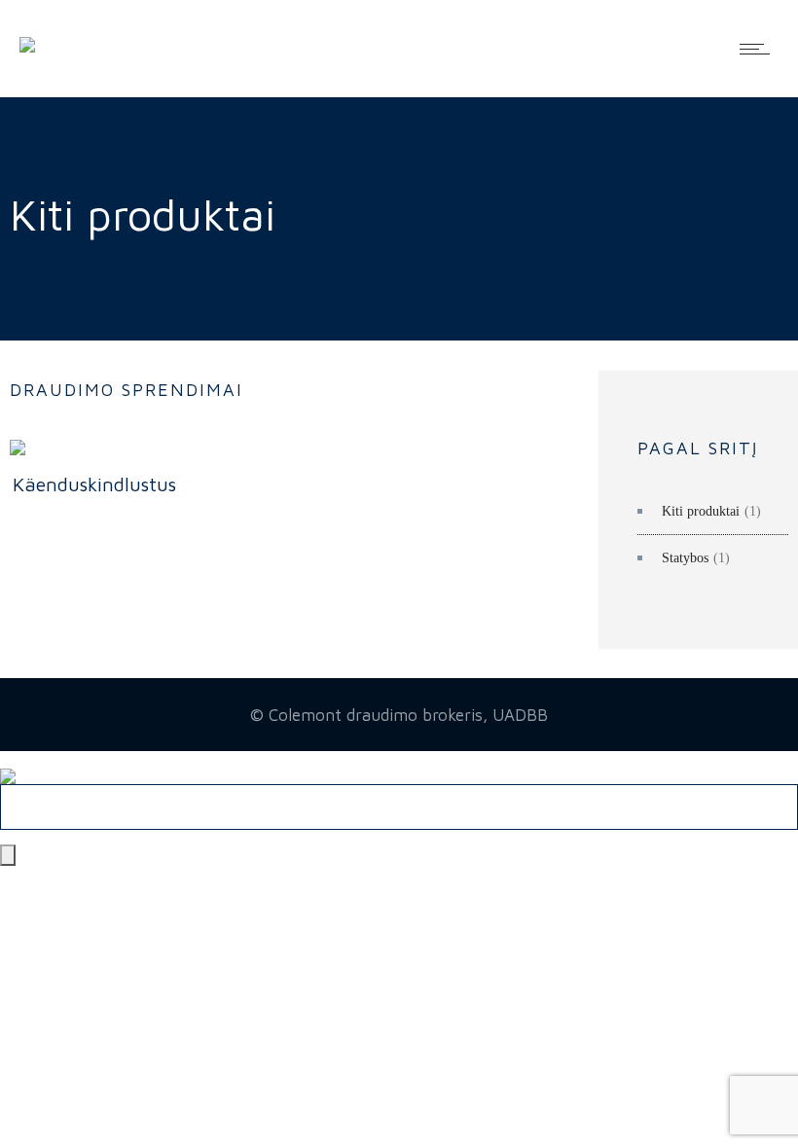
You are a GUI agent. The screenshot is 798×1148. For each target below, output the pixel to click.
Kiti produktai (701, 511)
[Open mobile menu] (759, 48)
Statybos (685, 558)
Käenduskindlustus (94, 484)
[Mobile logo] (8, 762)
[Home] (27, 30)
